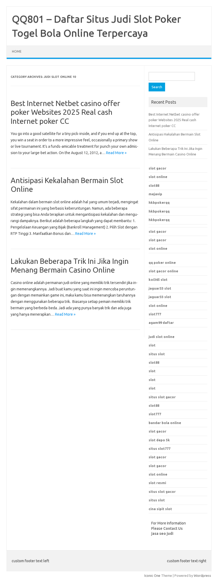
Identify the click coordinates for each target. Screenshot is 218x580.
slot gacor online (163, 271)
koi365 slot (158, 279)
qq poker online (162, 262)
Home (17, 51)
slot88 (154, 185)
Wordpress (202, 575)
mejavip (155, 194)
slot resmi (157, 483)
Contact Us (173, 528)
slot (152, 345)
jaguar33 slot (160, 288)
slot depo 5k (159, 440)
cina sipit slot (160, 509)
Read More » (116, 153)
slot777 (155, 314)
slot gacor (157, 168)
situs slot (157, 354)
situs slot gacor (162, 491)
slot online (158, 177)
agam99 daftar (161, 322)
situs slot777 (159, 448)
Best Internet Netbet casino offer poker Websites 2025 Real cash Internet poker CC (65, 112)
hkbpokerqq (159, 202)
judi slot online (161, 336)
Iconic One (152, 575)
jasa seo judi (162, 533)
